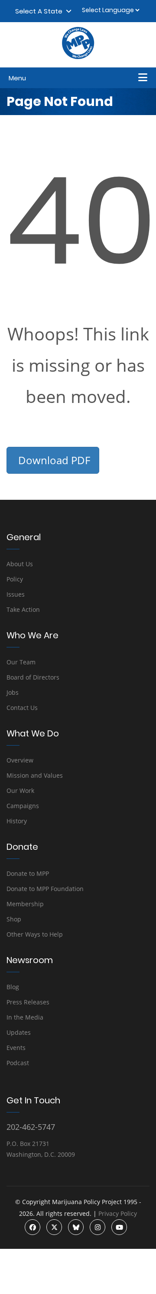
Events (16, 1047)
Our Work (20, 790)
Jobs (12, 692)
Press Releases (27, 1002)
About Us (19, 564)
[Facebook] (32, 1227)
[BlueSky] (76, 1227)
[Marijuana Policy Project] (78, 57)
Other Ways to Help (34, 934)
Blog (12, 987)
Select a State (40, 11)
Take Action (23, 609)
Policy (14, 579)
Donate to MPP (27, 873)
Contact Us (22, 707)
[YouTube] (119, 1227)
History (16, 821)
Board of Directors (32, 677)
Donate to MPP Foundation (45, 889)
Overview (19, 760)
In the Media (24, 1017)
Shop (13, 919)
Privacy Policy (117, 1213)
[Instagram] (97, 1227)
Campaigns (22, 806)
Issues (15, 594)
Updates (18, 1032)
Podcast (17, 1063)
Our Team (21, 662)
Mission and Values (34, 775)
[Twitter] (54, 1227)
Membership (25, 904)
